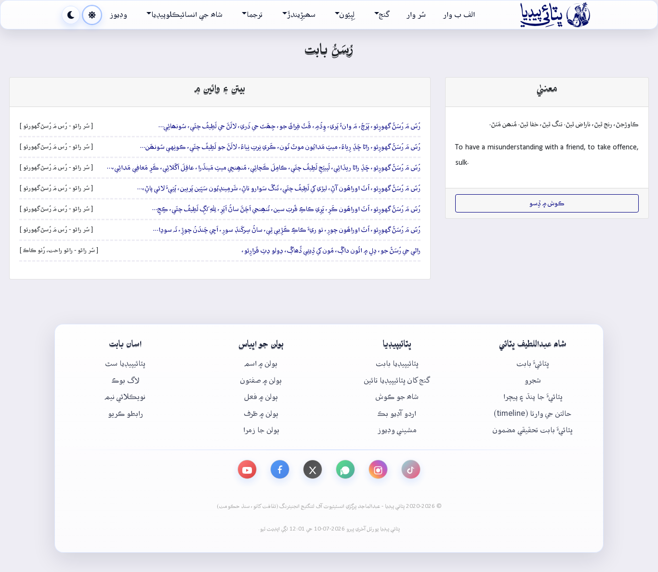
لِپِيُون (347, 14)
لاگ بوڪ (125, 380)
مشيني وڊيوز (397, 430)
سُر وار (416, 14)
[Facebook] (280, 469)
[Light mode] (92, 15)
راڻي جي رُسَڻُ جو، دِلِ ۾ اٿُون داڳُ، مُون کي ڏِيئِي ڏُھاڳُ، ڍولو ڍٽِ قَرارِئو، (331, 250)
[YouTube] (247, 469)
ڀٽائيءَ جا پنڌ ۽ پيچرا (533, 396)
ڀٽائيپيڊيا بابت (397, 363)
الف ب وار (459, 14)
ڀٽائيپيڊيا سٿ (125, 363)
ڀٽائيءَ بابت (532, 363)
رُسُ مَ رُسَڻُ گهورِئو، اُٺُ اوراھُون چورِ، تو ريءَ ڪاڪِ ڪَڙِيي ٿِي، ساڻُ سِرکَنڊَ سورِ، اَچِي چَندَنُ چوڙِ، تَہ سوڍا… (287, 230)
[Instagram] (378, 469)
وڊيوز (118, 14)
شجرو (533, 380)
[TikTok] (411, 469)
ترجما (255, 14)
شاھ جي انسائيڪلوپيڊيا (186, 14)
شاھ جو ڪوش (397, 396)
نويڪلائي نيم (125, 396)
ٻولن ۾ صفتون (261, 380)
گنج (384, 14)
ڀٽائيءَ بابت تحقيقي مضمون (533, 430)
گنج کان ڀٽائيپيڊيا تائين (397, 380)
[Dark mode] (71, 15)
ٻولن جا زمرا (261, 430)
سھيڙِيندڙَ (301, 14)
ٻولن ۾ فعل (261, 396)
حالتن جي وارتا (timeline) (533, 413)
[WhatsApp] (345, 469)
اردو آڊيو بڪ (397, 413)
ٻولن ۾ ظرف (261, 413)
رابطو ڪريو (125, 413)
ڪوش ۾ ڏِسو (547, 203)
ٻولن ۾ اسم (261, 363)
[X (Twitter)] (312, 469)
